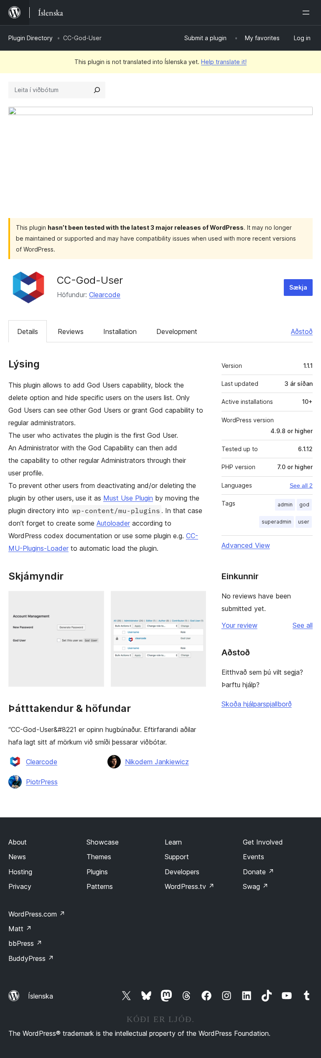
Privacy (19, 886)
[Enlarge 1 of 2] (93, 602)
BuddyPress (31, 958)
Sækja (298, 287)
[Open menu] (307, 12)
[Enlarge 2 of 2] (195, 602)
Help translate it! (224, 61)
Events (253, 857)
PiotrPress (42, 782)
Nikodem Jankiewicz (157, 762)
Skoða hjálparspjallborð (257, 704)
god (304, 504)
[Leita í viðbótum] (97, 90)
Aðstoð (302, 331)
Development (176, 331)
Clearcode (104, 294)
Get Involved (263, 842)
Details (27, 331)
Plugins (97, 872)
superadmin (276, 522)
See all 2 (301, 485)
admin (285, 504)
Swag (255, 886)
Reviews (71, 331)
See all (303, 625)
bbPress (25, 943)
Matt (20, 928)
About (17, 842)
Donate (258, 872)
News (17, 857)
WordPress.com (36, 914)
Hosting (20, 872)
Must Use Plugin (128, 498)
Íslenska (40, 996)
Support (177, 857)
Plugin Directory (30, 37)
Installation (120, 331)
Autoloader (113, 523)
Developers (182, 872)
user (303, 522)
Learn (173, 842)
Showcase (103, 842)
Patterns (100, 886)
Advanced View (246, 545)
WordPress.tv (189, 886)
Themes (99, 857)
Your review (239, 625)
